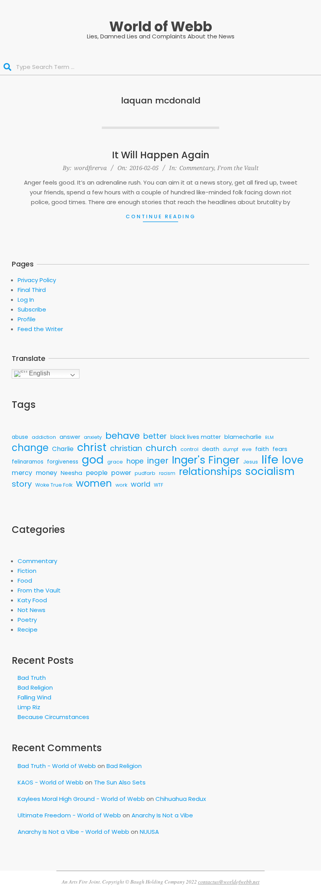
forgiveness (62, 462)
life (269, 459)
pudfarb (145, 473)
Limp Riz (29, 707)
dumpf (230, 449)
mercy (22, 472)
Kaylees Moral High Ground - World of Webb (81, 799)
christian (126, 448)
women (94, 483)
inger (157, 461)
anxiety (93, 437)
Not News (31, 610)
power (121, 472)
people (97, 472)
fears (279, 449)
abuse (20, 437)
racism (167, 473)
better (155, 436)
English (38, 373)
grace (115, 461)
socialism (269, 471)
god (93, 460)
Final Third (32, 290)
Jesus (250, 461)
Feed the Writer (40, 329)
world (140, 484)
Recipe (28, 629)
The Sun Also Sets (120, 782)
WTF (158, 485)
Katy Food (32, 600)
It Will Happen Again (160, 155)
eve (247, 449)
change (30, 448)
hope (135, 461)
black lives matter (195, 437)
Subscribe (32, 309)
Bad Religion (35, 687)
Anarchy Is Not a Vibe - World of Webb (73, 832)
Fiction (27, 571)
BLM (269, 437)
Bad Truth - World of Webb (57, 766)
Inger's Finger (206, 460)
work (121, 485)
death (210, 449)
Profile (27, 319)
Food (25, 580)
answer (70, 437)
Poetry (27, 620)
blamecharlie (242, 437)
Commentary (196, 168)
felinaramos (27, 462)
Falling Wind (34, 697)
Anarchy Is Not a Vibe (162, 815)
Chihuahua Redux (180, 799)
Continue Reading (161, 216)
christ (91, 447)
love (292, 460)
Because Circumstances (53, 717)
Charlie (63, 448)
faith (262, 449)
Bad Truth (32, 678)
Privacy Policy (37, 280)
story (22, 484)
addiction (44, 437)
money (46, 472)
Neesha (71, 473)
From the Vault (238, 168)
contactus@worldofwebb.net (229, 881)
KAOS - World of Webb (50, 782)
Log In (26, 299)
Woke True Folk (53, 485)
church (161, 448)
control (189, 449)
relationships (210, 471)
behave (122, 435)
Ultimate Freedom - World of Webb (69, 815)
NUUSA (149, 832)
